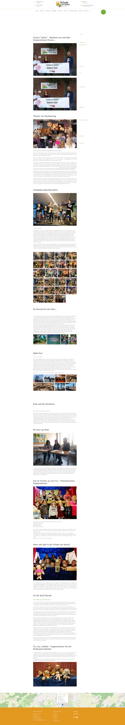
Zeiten (80, 118)
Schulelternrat (81, 103)
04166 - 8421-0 (39, 5)
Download (86, 10)
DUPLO (80, 83)
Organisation (82, 44)
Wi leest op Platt (41, 430)
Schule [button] (37, 10)
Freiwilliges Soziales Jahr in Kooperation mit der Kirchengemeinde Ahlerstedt (85, 55)
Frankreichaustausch (83, 102)
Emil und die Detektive (43, 404)
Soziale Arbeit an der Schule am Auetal (85, 141)
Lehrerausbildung (83, 63)
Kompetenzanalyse (83, 134)
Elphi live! (37, 353)
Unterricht (82, 107)
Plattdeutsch (81, 79)
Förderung (81, 68)
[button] (89, 11)
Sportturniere (81, 96)
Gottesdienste (81, 88)
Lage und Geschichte (83, 38)
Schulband (82, 111)
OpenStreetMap (122, 706)
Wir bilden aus (82, 51)
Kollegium (81, 47)
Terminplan (42, 10)
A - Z (80, 46)
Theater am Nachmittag (44, 116)
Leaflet (117, 706)
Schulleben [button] (59, 10)
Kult (80, 72)
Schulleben (82, 86)
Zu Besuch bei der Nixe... (45, 309)
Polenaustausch (82, 94)
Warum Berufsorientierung (84, 129)
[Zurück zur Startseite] (63, 4)
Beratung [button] (81, 10)
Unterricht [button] (65, 10)
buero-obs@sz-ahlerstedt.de (88, 5)
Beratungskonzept (82, 81)
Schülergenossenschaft (83, 126)
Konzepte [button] (54, 10)
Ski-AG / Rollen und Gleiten (85, 113)
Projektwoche (81, 95)
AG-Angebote (81, 110)
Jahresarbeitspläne (82, 115)
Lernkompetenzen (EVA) (83, 73)
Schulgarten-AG (83, 114)
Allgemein (81, 99)
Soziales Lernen (82, 80)
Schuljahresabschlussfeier (45, 190)
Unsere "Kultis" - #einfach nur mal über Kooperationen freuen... (52, 38)
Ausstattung (81, 37)
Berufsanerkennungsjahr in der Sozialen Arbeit (85, 53)
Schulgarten (81, 97)
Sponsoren (55, 718)
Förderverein (81, 104)
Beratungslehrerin (82, 137)
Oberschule (81, 40)
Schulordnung (81, 64)
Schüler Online (82, 127)
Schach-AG (82, 112)
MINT (80, 78)
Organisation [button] (48, 10)
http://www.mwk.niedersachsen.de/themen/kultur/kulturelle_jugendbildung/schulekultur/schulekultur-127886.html (54, 168)
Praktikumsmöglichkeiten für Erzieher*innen (85, 62)
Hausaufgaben (82, 70)
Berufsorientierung (84, 120)
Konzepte (81, 66)
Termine (80, 128)
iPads (80, 71)
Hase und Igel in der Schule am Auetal (51, 544)
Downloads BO (82, 130)
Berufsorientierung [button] (73, 10)
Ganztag (80, 69)
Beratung (81, 136)
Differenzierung (82, 82)
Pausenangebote (82, 93)
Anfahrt (80, 36)
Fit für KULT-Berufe (42, 595)
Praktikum (81, 124)
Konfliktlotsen (81, 77)
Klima (80, 105)
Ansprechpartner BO (83, 121)
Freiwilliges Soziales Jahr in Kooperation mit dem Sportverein (85, 59)
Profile (80, 125)
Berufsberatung (56, 720)
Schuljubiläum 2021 (82, 98)
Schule (81, 34)
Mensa (80, 92)
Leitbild (80, 39)
